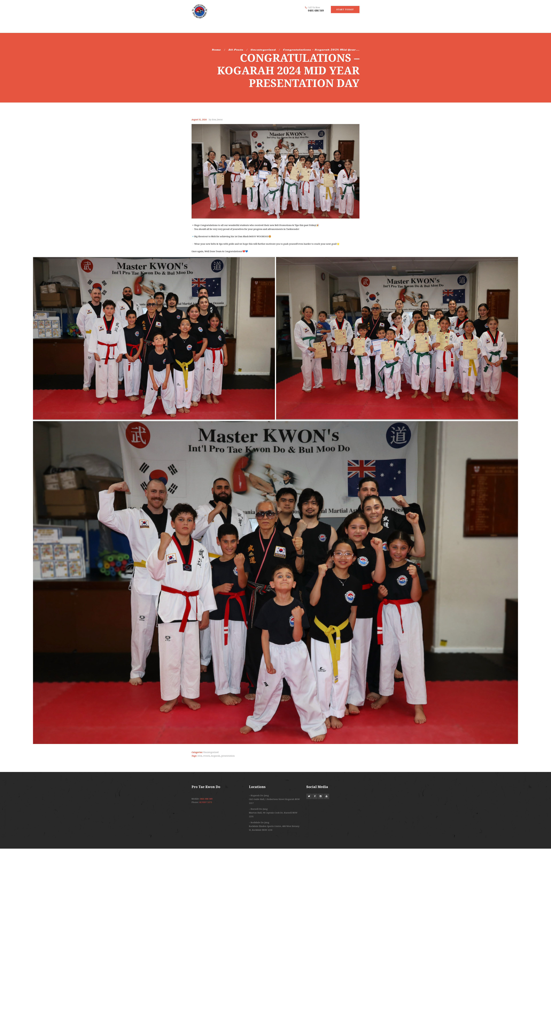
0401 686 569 (316, 10)
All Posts (235, 49)
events (206, 756)
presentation (228, 756)
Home (216, 49)
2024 (199, 756)
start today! (345, 9)
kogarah (215, 756)
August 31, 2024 (199, 119)
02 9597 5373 (205, 802)
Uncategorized (263, 49)
